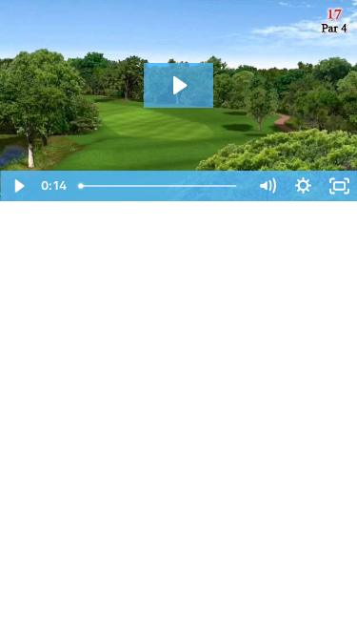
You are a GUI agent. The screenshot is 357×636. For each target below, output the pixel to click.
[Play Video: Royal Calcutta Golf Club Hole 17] (178, 85)
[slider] (160, 186)
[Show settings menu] (303, 186)
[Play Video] (18, 186)
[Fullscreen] (339, 186)
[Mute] (266, 186)
